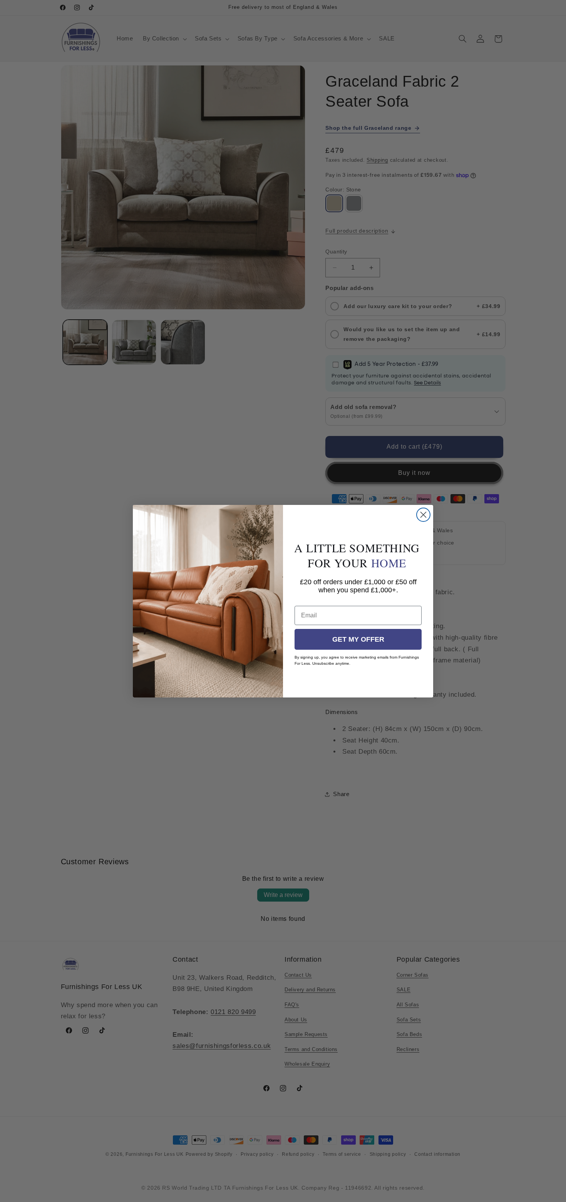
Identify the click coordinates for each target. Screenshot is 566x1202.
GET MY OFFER (358, 639)
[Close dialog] (423, 514)
